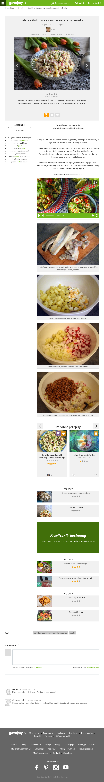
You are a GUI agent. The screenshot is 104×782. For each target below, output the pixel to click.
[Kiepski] (47, 93)
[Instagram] (56, 767)
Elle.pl (91, 745)
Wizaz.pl (13, 745)
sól (18, 162)
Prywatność (48, 733)
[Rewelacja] (57, 93)
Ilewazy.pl (81, 745)
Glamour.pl (39, 749)
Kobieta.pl (52, 749)
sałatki (72, 633)
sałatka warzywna (60, 633)
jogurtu (17, 156)
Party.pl (57, 745)
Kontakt (37, 736)
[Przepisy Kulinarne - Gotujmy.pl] (17, 3)
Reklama (48, 736)
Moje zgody (34, 733)
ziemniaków (23, 140)
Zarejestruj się (95, 3)
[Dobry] (52, 93)
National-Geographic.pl (21, 749)
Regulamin (73, 733)
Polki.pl (24, 745)
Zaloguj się (80, 3)
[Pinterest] (47, 767)
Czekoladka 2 (18, 700)
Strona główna (9, 8)
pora (23, 148)
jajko (20, 146)
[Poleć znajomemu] (52, 115)
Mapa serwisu (87, 733)
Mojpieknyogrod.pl (41, 753)
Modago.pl (69, 745)
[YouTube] (66, 767)
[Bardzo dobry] (54, 93)
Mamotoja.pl (36, 745)
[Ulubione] (63, 433)
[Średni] (49, 93)
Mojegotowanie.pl (67, 749)
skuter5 (15, 689)
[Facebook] (37, 767)
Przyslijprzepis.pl (86, 749)
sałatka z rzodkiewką (42, 633)
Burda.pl (56, 753)
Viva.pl (48, 745)
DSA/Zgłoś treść (63, 736)
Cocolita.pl (67, 753)
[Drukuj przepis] (57, 115)
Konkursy (61, 733)
